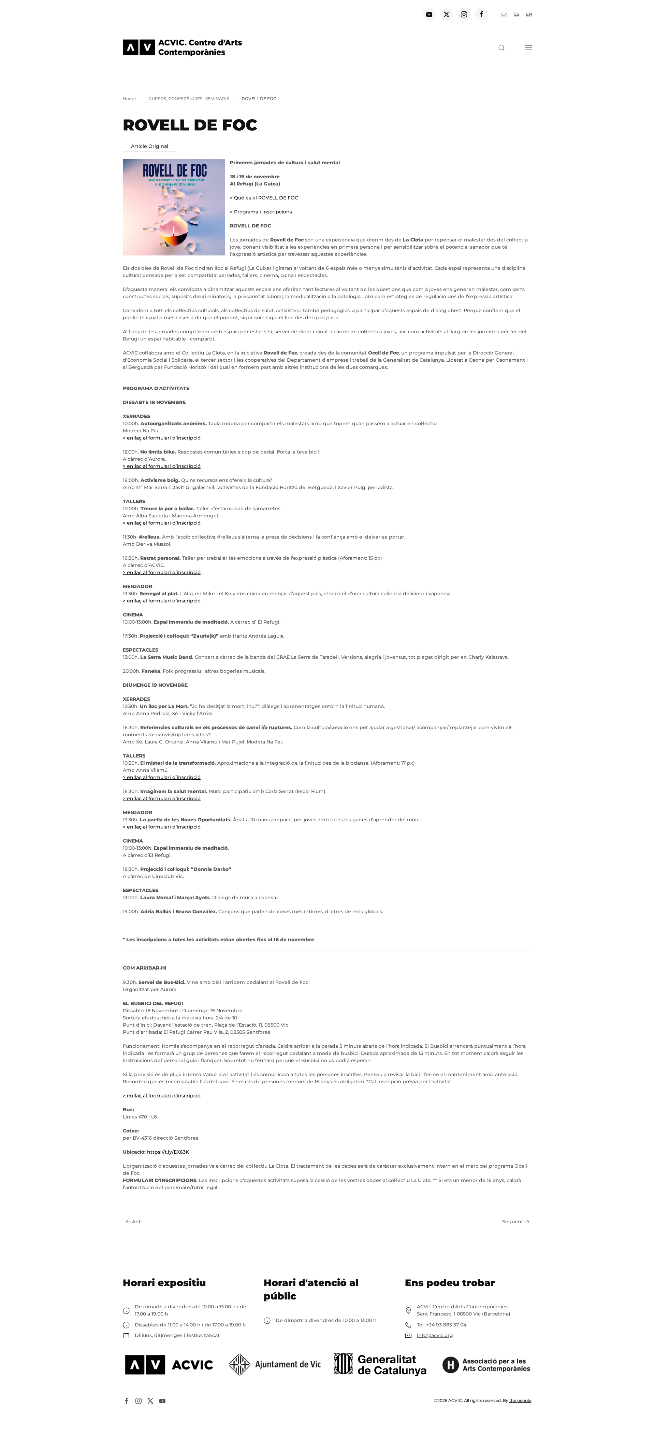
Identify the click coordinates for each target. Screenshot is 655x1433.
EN (529, 14)
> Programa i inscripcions (261, 212)
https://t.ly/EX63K (168, 1152)
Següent (512, 1222)
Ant (136, 1222)
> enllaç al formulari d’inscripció (162, 438)
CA (504, 14)
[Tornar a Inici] (182, 48)
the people (520, 1400)
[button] (501, 48)
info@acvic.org (435, 1335)
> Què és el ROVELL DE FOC (264, 198)
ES (516, 14)
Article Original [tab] (149, 146)
